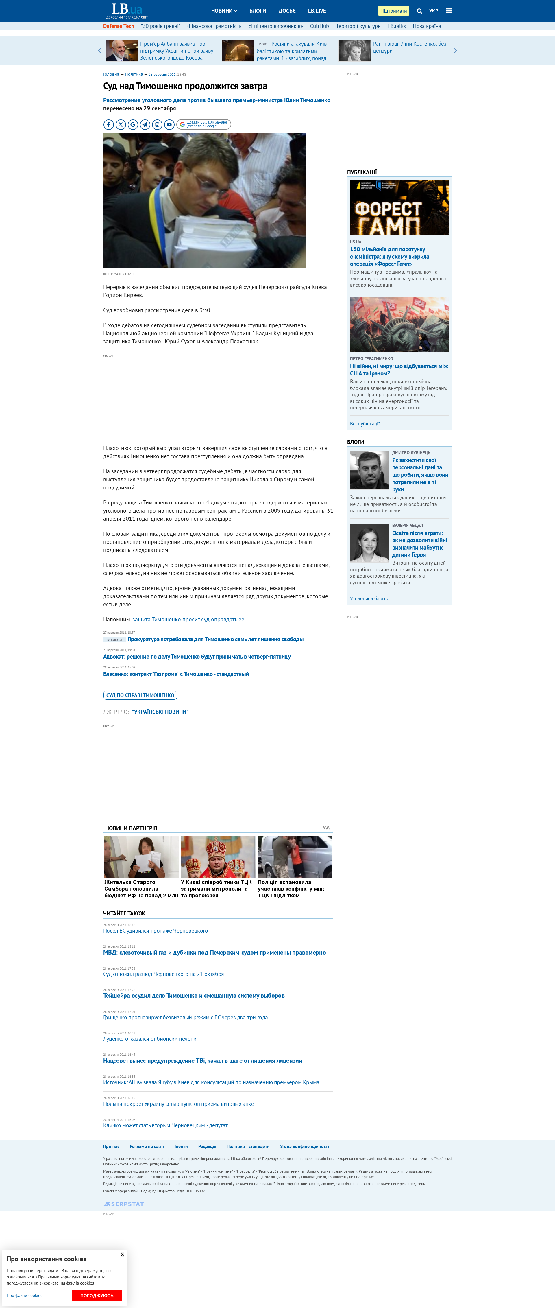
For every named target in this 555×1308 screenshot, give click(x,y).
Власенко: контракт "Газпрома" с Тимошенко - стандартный (176, 674)
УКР (433, 11)
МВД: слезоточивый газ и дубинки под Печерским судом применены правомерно (214, 952)
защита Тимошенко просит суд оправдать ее (188, 619)
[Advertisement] (218, 399)
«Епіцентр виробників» (276, 26)
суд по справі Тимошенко (140, 695)
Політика (134, 74)
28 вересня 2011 (162, 74)
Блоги (257, 10)
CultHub (319, 26)
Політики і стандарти (248, 1146)
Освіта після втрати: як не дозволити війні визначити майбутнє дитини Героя (419, 544)
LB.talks (397, 26)
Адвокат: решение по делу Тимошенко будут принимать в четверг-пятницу (197, 656)
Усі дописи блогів (369, 598)
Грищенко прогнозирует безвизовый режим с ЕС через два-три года (185, 1017)
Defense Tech (118, 26)
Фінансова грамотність (214, 26)
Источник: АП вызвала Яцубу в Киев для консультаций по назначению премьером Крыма (211, 1082)
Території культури (358, 26)
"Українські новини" (160, 711)
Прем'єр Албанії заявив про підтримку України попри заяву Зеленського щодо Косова (176, 50)
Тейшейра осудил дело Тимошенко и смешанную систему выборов (193, 995)
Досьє (287, 10)
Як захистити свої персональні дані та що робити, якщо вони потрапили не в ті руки (420, 474)
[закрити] (122, 1254)
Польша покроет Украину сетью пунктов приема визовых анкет (179, 1104)
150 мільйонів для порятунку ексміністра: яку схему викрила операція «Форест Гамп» (389, 256)
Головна (111, 74)
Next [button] (455, 50)
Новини (222, 10)
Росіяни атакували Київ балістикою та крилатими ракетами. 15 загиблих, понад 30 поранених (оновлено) (292, 54)
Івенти (181, 1146)
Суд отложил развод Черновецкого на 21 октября (163, 974)
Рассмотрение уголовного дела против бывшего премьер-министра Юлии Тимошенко (216, 100)
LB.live (317, 10)
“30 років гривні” (160, 26)
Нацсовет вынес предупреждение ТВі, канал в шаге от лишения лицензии (202, 1060)
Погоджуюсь (97, 1295)
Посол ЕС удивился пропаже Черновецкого (155, 930)
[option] (161, 50)
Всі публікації (365, 424)
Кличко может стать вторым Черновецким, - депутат (165, 1125)
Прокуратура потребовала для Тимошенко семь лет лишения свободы (205, 639)
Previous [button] (99, 50)
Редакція (207, 1146)
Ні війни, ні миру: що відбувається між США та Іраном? (399, 369)
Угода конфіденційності (304, 1146)
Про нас (111, 1146)
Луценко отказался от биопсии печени (150, 1038)
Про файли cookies (24, 1295)
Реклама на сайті (147, 1146)
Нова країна (427, 26)
